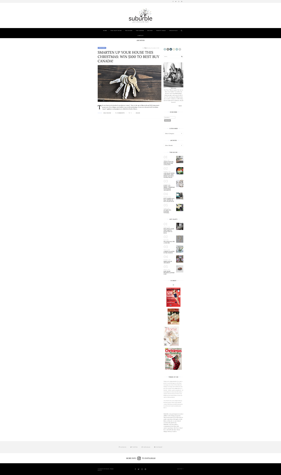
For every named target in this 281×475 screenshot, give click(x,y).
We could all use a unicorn (169, 242)
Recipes (150, 30)
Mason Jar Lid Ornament (168, 262)
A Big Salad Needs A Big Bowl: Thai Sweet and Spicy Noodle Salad (169, 175)
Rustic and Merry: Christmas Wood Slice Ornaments (169, 188)
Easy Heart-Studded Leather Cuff (169, 273)
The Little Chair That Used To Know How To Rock (169, 231)
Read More (107, 113)
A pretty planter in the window (169, 252)
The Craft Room (116, 30)
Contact (140, 35)
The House (128, 30)
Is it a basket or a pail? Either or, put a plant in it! (169, 200)
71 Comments (120, 113)
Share (138, 113)
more (180, 105)
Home (105, 30)
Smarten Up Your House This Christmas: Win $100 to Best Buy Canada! (128, 56)
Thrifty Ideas (161, 30)
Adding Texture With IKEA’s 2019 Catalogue (168, 163)
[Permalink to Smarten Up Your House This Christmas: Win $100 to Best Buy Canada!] (129, 83)
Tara (145, 48)
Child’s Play (173, 30)
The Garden (140, 30)
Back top (179, 468)
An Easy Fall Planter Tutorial (167, 211)
